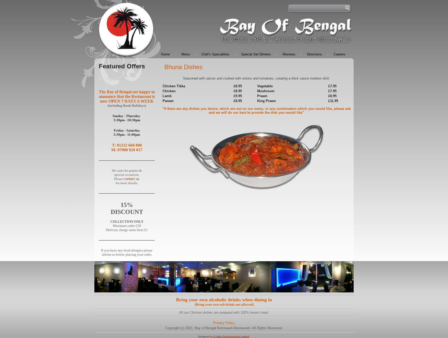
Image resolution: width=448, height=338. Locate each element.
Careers (339, 54)
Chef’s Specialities (215, 54)
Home (165, 54)
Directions (314, 54)
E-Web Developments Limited (231, 336)
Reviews (289, 54)
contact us (131, 179)
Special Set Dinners (256, 54)
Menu (185, 54)
